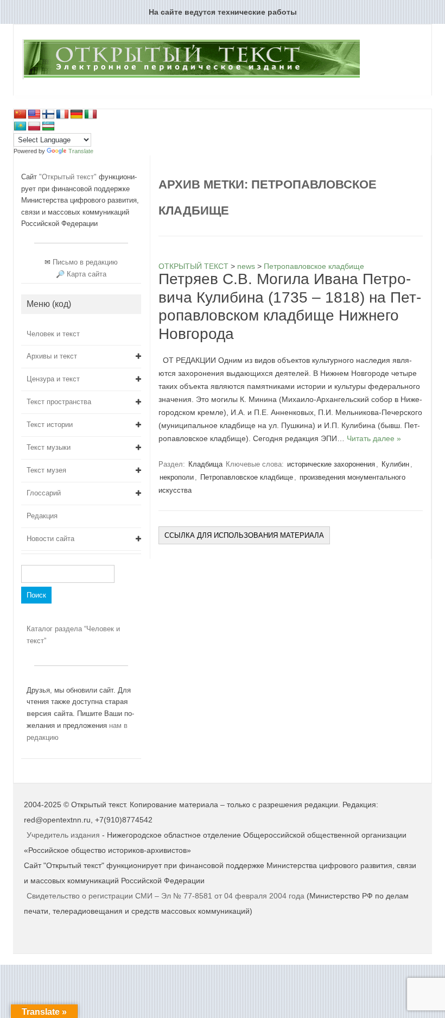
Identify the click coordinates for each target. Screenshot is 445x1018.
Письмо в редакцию (85, 262)
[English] (34, 114)
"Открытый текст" (69, 177)
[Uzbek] (48, 126)
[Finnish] (48, 114)
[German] (76, 114)
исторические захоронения (331, 464)
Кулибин (395, 464)
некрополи (177, 477)
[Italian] (90, 114)
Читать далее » (374, 438)
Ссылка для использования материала (244, 535)
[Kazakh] (20, 126)
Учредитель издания (63, 835)
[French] (62, 114)
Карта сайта (86, 274)
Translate (80, 151)
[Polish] (34, 126)
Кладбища (205, 464)
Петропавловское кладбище (246, 477)
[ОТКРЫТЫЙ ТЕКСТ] (191, 77)
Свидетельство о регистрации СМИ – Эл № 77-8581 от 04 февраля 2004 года (167, 895)
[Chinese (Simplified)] (20, 114)
